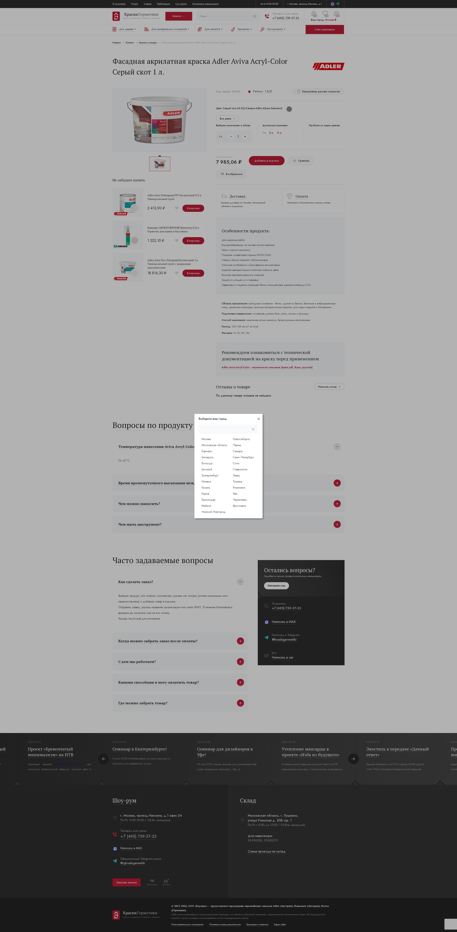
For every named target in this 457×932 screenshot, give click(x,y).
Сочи (236, 463)
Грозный (207, 469)
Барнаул (207, 451)
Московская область (214, 445)
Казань (206, 488)
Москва (206, 439)
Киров (205, 494)
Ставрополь (240, 469)
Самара (237, 451)
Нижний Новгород (213, 512)
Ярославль (239, 506)
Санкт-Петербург (243, 457)
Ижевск (206, 481)
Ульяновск (239, 488)
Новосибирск (241, 439)
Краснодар (208, 500)
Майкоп (206, 506)
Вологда (207, 463)
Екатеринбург (210, 475)
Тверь (236, 475)
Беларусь (208, 457)
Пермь (237, 445)
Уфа (235, 494)
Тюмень (237, 481)
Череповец (240, 500)
